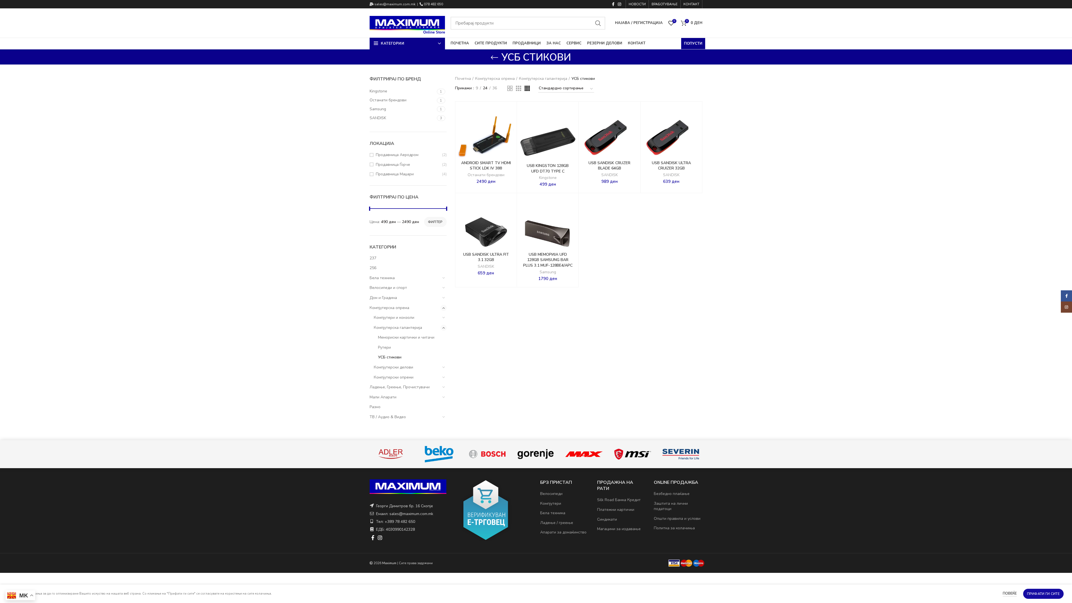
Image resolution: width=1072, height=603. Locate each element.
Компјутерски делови (393, 367)
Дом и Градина (383, 297)
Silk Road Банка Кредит (619, 499)
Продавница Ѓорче (393, 164)
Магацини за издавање (619, 529)
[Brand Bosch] (536, 454)
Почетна (463, 78)
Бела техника (382, 278)
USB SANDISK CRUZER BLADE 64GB (609, 165)
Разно (375, 407)
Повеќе (1010, 593)
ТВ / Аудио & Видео (388, 417)
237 (373, 258)
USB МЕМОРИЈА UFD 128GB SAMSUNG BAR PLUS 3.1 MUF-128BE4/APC (548, 260)
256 (373, 268)
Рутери (384, 347)
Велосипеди (551, 493)
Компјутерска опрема (389, 307)
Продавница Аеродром (397, 154)
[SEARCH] (598, 23)
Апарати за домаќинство (563, 532)
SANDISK (609, 175)
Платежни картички (615, 509)
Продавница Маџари (395, 174)
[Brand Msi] (681, 454)
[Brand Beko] (487, 454)
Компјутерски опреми (393, 377)
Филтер (435, 222)
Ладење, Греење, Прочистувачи (400, 387)
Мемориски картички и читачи (406, 337)
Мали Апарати (383, 397)
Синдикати (607, 519)
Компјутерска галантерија (398, 327)
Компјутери (550, 503)
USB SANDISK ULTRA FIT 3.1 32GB (486, 257)
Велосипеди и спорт (388, 287)
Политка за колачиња (674, 528)
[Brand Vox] (391, 454)
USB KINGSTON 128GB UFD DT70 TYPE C (548, 168)
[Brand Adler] (439, 454)
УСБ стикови (389, 357)
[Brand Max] (632, 454)
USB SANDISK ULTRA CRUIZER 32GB (671, 165)
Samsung (548, 272)
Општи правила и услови (677, 518)
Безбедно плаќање (672, 493)
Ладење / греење (556, 522)
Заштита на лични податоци (671, 506)
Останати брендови (486, 175)
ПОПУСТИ (693, 43)
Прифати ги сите (1043, 594)
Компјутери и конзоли (394, 317)
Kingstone (548, 177)
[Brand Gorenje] (584, 454)
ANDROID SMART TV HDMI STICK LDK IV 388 (486, 165)
